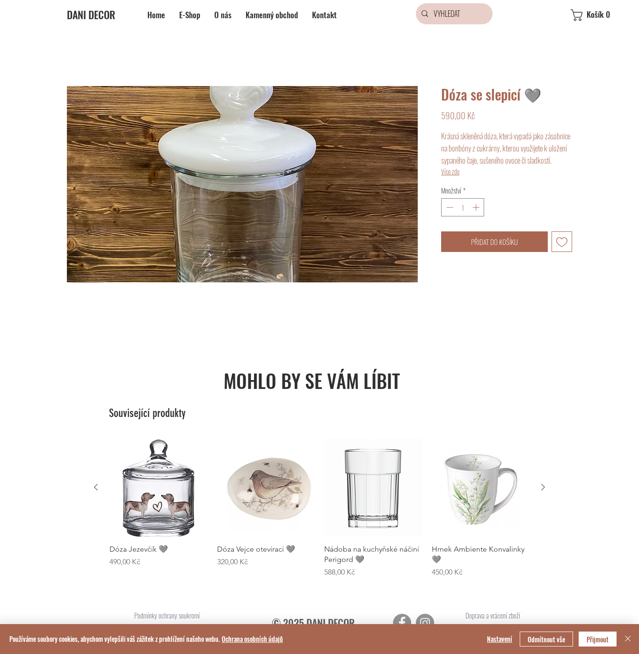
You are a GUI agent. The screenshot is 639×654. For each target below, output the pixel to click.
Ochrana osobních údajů (252, 639)
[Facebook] (402, 623)
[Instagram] (425, 623)
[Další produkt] (543, 487)
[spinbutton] (463, 207)
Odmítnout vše (546, 639)
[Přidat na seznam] (562, 241)
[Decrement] (449, 207)
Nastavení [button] (499, 639)
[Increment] (477, 207)
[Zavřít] (627, 639)
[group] (319, 508)
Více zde (450, 171)
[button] (598, 15)
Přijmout (598, 639)
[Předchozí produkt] (96, 487)
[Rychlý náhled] (158, 487)
